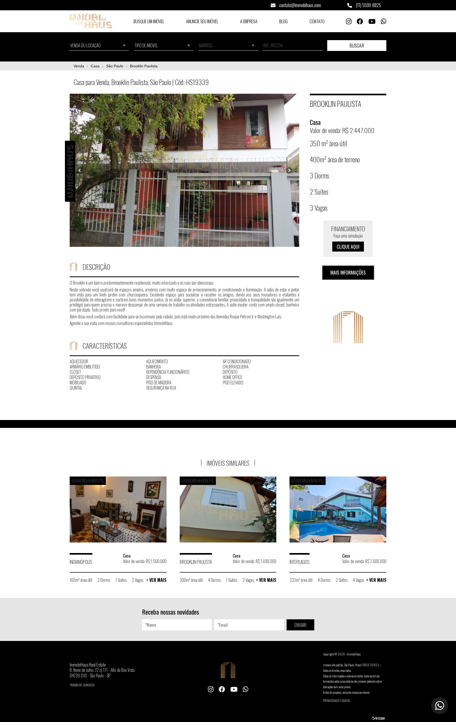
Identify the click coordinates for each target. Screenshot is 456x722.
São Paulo (114, 66)
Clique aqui (348, 246)
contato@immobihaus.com (299, 5)
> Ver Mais (156, 580)
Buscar (356, 45)
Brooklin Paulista (144, 66)
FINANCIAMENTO (348, 237)
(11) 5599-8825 (368, 5)
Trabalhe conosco (82, 685)
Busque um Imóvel (149, 21)
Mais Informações (348, 272)
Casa (95, 66)
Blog (283, 21)
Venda (79, 66)
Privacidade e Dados (336, 700)
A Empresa (248, 21)
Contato (317, 21)
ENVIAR (300, 624)
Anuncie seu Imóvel (202, 21)
